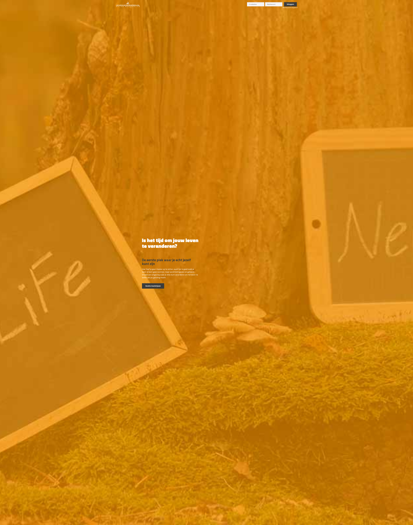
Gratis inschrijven (153, 285)
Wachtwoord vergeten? (290, 7)
